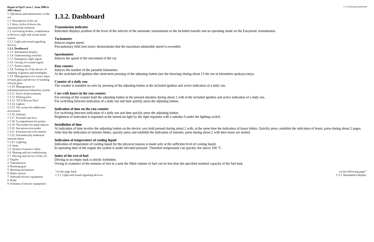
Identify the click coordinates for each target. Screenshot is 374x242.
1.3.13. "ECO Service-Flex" (23, 100)
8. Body (12, 180)
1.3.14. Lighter (16, 104)
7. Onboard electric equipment (25, 176)
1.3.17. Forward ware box (22, 117)
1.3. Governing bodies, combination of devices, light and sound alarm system (28, 34)
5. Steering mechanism (20, 169)
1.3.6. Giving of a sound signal (25, 62)
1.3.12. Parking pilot (19, 97)
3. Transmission (16, 162)
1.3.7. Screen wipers (19, 65)
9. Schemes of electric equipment (26, 183)
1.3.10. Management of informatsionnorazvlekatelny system (28, 88)
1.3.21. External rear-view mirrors (26, 131)
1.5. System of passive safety (24, 149)
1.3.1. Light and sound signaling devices (79, 175)
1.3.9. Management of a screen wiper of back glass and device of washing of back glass (28, 80)
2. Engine (13, 159)
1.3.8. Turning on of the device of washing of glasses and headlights (27, 71)
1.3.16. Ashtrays (16, 114)
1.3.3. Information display (22, 52)
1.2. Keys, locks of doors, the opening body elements (24, 26)
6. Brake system (16, 173)
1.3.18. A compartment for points (26, 121)
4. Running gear (16, 166)
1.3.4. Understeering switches (24, 55)
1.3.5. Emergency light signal (24, 58)
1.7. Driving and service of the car (27, 156)
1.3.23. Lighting (16, 142)
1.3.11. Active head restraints (24, 93)
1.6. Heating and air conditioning (26, 152)
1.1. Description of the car (22, 20)
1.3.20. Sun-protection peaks (24, 128)
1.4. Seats (12, 145)
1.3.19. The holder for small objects (28, 124)
